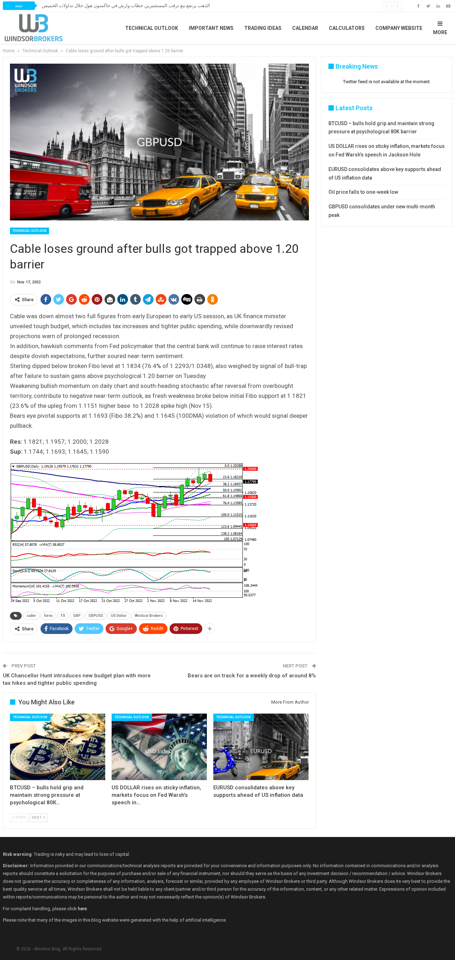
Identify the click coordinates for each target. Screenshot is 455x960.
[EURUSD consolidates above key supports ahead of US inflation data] (261, 747)
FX (63, 616)
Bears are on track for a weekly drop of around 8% (252, 675)
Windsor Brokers (149, 616)
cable (31, 616)
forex (48, 616)
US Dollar (119, 616)
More (440, 32)
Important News (211, 28)
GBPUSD (96, 616)
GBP (76, 616)
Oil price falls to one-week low (363, 192)
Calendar (305, 28)
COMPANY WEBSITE (398, 28)
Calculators (347, 28)
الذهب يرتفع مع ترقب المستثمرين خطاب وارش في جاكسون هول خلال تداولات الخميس (126, 5)
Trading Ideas (263, 28)
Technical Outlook (151, 28)
